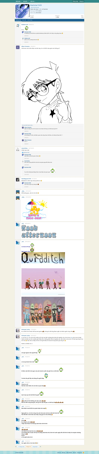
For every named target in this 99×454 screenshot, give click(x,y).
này (72, 337)
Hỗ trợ (74, 452)
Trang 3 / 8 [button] (28, 446)
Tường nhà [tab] (18, 20)
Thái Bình (45, 9)
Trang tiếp (35, 446)
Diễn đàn (18, 1)
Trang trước (21, 446)
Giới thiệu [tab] (29, 20)
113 (82, 17)
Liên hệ (59, 452)
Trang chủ (79, 452)
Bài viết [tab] (24, 20)
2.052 (32, 17)
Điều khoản (69, 452)
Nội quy (63, 452)
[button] (21, 1)
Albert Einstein (25, 46)
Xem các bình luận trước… (27, 125)
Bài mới (25, 1)
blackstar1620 (27, 32)
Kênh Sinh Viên (19, 452)
